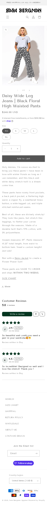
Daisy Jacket (21, 258)
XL (6, 137)
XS (6, 131)
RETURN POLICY (14, 417)
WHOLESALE (12, 423)
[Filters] (36, 314)
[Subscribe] (36, 453)
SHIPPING (10, 411)
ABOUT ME (11, 430)
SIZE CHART (9, 278)
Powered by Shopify (36, 500)
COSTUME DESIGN (15, 436)
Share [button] (7, 286)
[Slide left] (17, 90)
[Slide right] (29, 90)
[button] (8, 17)
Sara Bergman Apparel (18, 500)
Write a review (17, 314)
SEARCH (9, 399)
